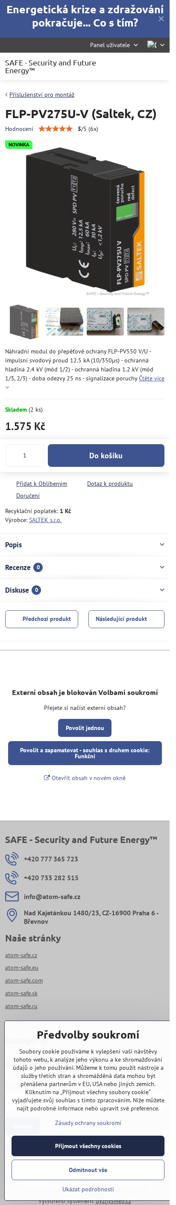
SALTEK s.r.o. (45, 520)
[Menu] (159, 66)
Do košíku (106, 455)
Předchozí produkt (47, 619)
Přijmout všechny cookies (88, 1146)
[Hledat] (118, 66)
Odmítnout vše (88, 1170)
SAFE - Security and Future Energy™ (50, 66)
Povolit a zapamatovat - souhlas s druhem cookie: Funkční (85, 753)
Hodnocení (19, 129)
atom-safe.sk (21, 993)
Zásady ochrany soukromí (88, 1123)
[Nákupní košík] (139, 66)
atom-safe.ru (21, 1006)
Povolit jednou (85, 728)
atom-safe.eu (21, 967)
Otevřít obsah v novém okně (88, 778)
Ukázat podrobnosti (88, 1189)
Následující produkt (121, 619)
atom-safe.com (24, 980)
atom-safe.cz (21, 955)
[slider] (55, 128)
